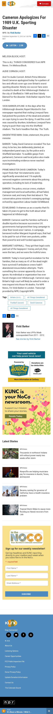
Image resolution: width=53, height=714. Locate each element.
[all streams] (49, 711)
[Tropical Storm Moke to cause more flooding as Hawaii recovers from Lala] (10, 510)
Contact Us (9, 683)
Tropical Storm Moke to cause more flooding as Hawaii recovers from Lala (35, 512)
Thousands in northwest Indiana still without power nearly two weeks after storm (33, 455)
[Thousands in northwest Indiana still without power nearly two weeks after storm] (10, 453)
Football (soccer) (17, 303)
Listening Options (11, 651)
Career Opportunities (13, 656)
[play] (3, 711)
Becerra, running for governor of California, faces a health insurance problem (35, 493)
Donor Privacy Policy (13, 672)
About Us (8, 646)
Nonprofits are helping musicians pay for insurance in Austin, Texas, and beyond (34, 474)
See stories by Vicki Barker (28, 339)
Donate (45, 4)
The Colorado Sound (13, 688)
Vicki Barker (15, 33)
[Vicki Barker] (8, 330)
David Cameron (36, 303)
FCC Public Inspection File (14, 661)
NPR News (23, 449)
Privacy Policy (10, 667)
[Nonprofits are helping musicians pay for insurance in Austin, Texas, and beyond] (10, 472)
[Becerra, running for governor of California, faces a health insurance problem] (10, 491)
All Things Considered (36, 297)
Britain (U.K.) (15, 297)
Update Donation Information (16, 677)
